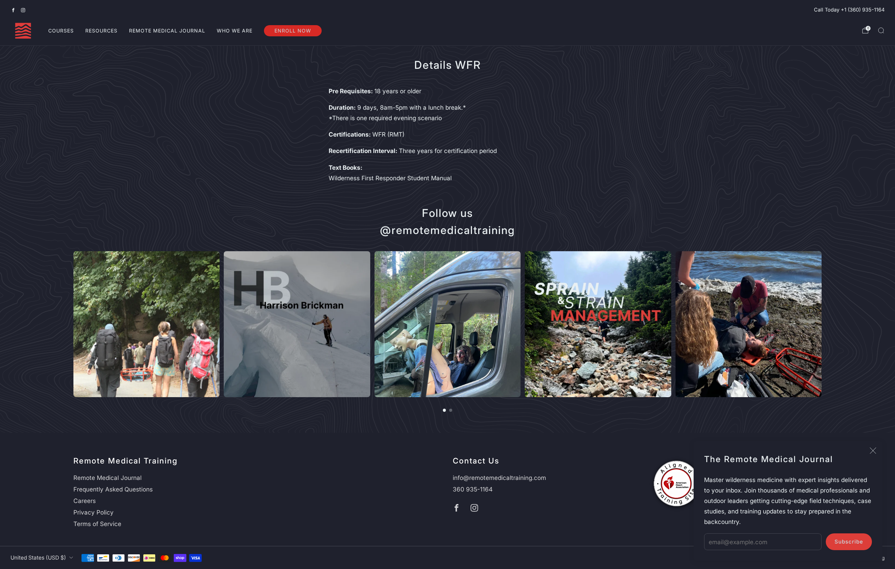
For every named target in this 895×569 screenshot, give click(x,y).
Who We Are (234, 31)
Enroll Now (292, 31)
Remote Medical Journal (167, 31)
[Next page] (821, 324)
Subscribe (849, 541)
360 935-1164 (473, 489)
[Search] (881, 30)
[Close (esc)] (873, 450)
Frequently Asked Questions (113, 489)
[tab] (444, 410)
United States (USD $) (38, 557)
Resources (101, 31)
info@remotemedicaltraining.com (499, 477)
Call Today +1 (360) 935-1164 (849, 10)
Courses (61, 31)
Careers (84, 500)
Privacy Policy (93, 512)
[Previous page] (73, 324)
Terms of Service (97, 523)
